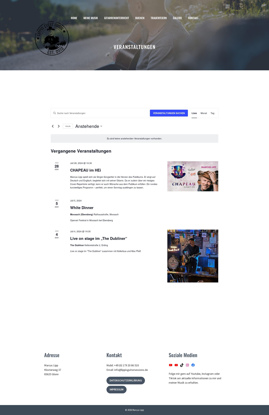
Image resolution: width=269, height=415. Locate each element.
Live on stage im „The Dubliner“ (98, 238)
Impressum (116, 389)
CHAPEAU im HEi (85, 170)
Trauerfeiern (159, 18)
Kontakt (193, 18)
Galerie (177, 18)
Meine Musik (90, 18)
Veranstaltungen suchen (169, 113)
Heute (68, 126)
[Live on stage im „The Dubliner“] (192, 256)
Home (74, 18)
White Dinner (81, 207)
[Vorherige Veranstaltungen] (52, 126)
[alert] (134, 138)
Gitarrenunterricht (116, 18)
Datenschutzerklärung (126, 380)
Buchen (139, 18)
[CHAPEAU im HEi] (192, 176)
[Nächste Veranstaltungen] (59, 126)
